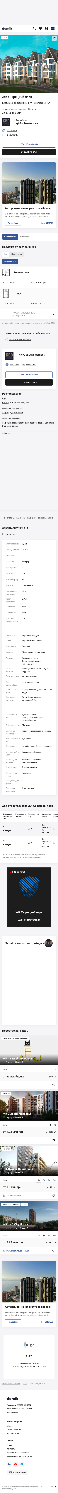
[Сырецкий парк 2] (29, 1117)
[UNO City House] (29, 1227)
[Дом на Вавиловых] (29, 1172)
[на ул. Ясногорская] (29, 1062)
